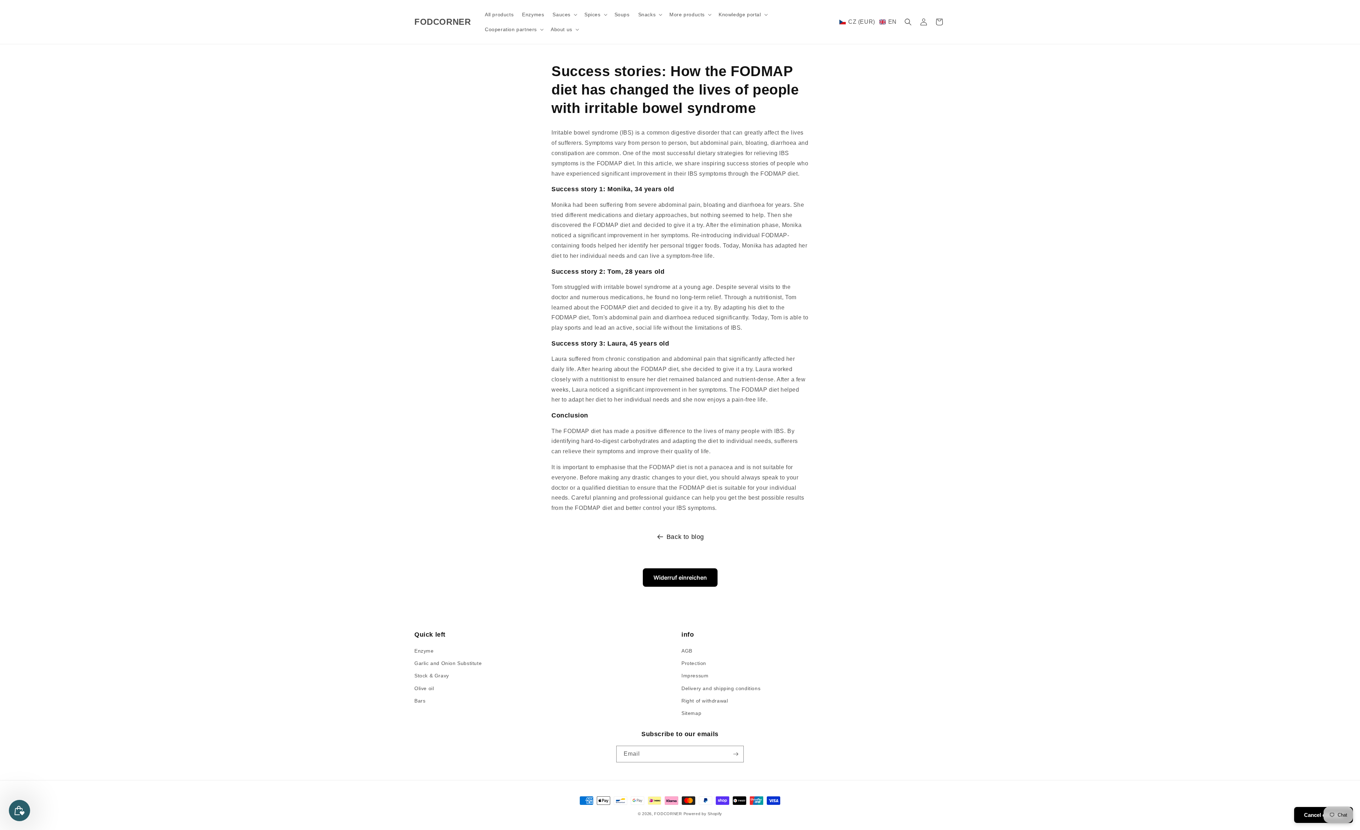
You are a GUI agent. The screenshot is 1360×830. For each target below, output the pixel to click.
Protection (693, 663)
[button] (564, 14)
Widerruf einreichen (680, 577)
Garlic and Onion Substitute (448, 663)
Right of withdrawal (704, 701)
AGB (686, 651)
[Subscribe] (735, 754)
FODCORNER (668, 814)
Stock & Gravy (431, 675)
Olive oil (424, 688)
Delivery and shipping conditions (720, 688)
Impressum (694, 675)
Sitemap (691, 713)
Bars (419, 701)
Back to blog (685, 536)
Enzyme (424, 651)
